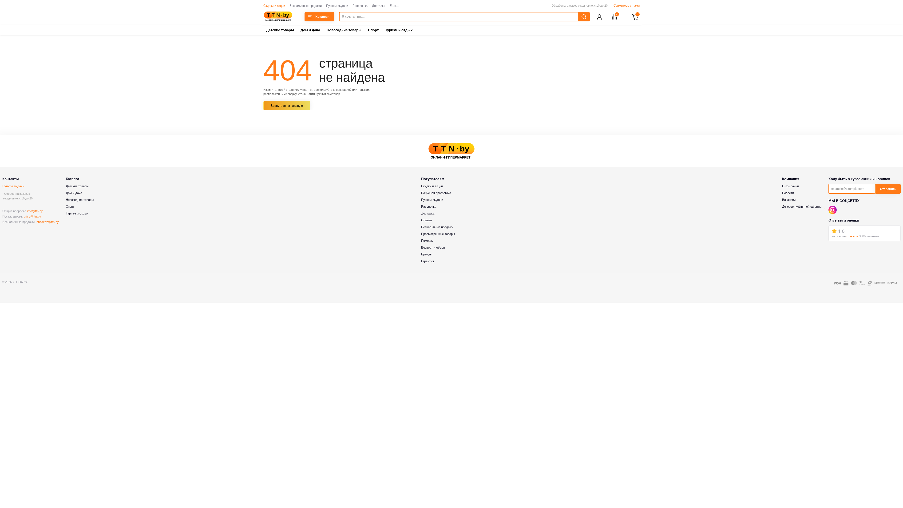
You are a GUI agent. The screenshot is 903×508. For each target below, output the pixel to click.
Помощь (427, 240)
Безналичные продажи (305, 6)
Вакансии (789, 200)
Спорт (373, 30)
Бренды (426, 254)
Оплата (426, 220)
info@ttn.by (35, 211)
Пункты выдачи (337, 6)
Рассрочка (360, 6)
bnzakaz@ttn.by (47, 222)
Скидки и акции (274, 6)
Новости (788, 193)
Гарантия (427, 261)
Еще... (394, 6)
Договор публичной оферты (801, 206)
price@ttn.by (32, 216)
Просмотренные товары (438, 234)
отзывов (852, 236)
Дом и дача (310, 30)
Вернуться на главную (287, 105)
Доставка (378, 6)
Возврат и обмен (433, 247)
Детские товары (280, 30)
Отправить (888, 189)
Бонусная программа (436, 193)
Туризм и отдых (398, 30)
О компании (790, 186)
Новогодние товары (344, 30)
